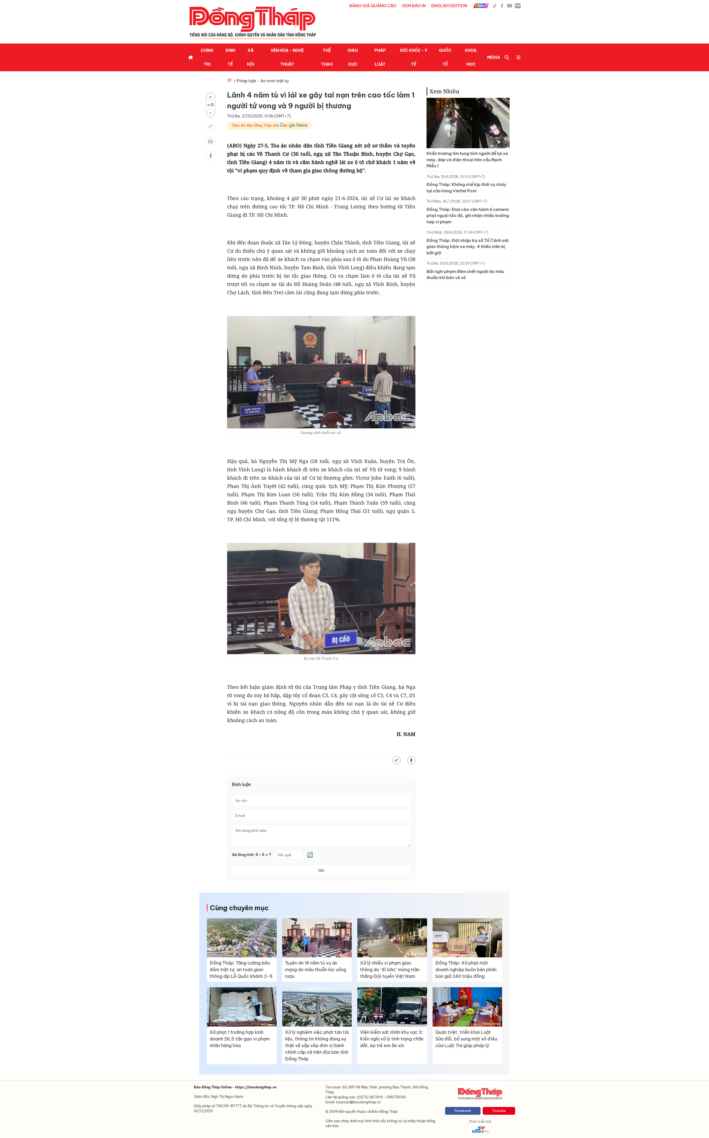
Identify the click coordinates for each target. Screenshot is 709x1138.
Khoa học (471, 57)
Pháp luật (380, 57)
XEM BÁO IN (414, 5)
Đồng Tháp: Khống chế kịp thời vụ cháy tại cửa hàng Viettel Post (466, 187)
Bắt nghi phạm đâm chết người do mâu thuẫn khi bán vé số (465, 274)
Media (493, 57)
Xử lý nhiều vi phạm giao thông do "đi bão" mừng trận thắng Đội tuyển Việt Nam (390, 969)
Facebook (462, 1111)
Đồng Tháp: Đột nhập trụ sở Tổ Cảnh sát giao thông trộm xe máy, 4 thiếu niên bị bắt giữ (468, 246)
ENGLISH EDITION (449, 5)
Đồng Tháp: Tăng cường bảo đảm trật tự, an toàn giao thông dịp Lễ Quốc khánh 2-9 (241, 969)
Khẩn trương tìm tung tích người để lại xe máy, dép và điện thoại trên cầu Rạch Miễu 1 (467, 159)
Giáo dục (353, 57)
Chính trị (207, 57)
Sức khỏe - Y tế (413, 57)
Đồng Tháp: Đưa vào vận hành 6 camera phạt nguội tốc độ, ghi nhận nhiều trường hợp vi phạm (468, 215)
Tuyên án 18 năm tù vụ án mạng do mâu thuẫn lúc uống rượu (315, 969)
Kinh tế (230, 57)
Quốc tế (445, 57)
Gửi (321, 870)
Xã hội (250, 57)
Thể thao (327, 57)
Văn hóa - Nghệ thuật (287, 57)
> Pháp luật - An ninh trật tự (261, 80)
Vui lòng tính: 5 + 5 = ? (251, 854)
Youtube (499, 1111)
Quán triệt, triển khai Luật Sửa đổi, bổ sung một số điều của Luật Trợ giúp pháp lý (466, 1038)
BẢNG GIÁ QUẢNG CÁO (372, 5)
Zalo (517, 5)
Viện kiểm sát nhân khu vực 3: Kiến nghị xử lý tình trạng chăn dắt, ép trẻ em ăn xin (391, 1038)
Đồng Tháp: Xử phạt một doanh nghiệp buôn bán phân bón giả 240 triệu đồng (466, 969)
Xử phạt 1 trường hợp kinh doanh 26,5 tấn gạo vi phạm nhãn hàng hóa (240, 1038)
